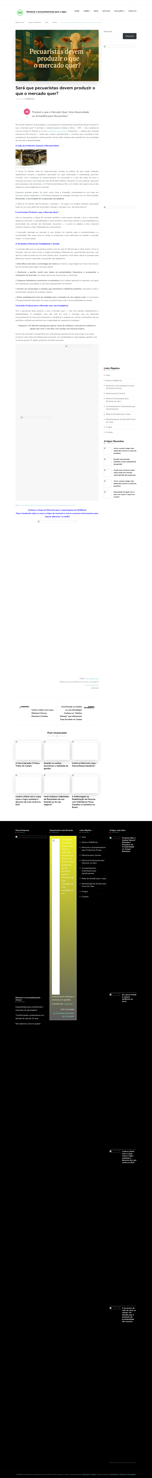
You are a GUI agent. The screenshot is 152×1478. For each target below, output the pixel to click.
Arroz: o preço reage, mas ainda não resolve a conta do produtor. (125, 450)
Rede (96, 11)
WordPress (114, 1474)
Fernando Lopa (92, 678)
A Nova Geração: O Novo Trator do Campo (28, 764)
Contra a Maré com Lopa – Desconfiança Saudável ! (84, 764)
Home (76, 11)
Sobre (86, 11)
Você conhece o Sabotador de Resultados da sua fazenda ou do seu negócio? (56, 800)
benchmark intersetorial (57, 131)
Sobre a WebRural (114, 380)
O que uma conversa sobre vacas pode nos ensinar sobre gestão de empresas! (125, 472)
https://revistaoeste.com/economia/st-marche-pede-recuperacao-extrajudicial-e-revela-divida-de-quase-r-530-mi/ (47, 505)
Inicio (108, 375)
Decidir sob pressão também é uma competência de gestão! (125, 461)
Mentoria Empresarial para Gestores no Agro (117, 399)
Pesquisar (108, 31)
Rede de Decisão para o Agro (118, 414)
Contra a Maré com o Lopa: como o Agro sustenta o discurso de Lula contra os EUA (28, 800)
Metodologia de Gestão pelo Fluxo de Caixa (121, 420)
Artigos (106, 11)
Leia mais (69, 1004)
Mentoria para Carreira (115, 393)
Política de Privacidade (127, 1474)
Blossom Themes (89, 1474)
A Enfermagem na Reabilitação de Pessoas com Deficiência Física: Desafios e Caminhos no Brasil (83, 802)
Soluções (118, 11)
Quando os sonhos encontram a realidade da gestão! (56, 766)
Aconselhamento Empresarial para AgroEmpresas (120, 407)
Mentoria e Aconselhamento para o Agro (46, 11)
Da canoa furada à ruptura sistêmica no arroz (129, 998)
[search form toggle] (135, 3)
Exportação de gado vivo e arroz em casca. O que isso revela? (124, 494)
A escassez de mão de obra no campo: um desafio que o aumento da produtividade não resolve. (129, 1315)
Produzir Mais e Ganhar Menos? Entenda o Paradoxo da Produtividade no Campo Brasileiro (129, 844)
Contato (132, 11)
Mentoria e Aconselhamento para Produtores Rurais (120, 386)
